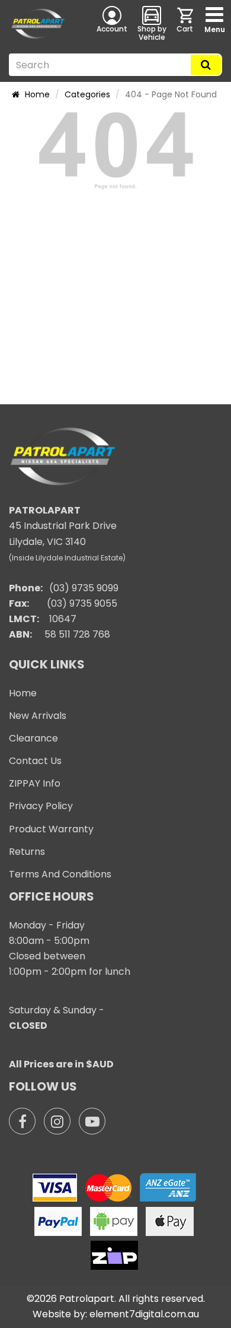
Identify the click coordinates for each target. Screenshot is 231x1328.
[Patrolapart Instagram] (57, 1121)
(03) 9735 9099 (83, 588)
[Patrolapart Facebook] (22, 1121)
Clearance (33, 738)
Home (36, 94)
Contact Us (35, 761)
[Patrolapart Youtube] (92, 1121)
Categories (87, 94)
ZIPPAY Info (34, 783)
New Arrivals (37, 715)
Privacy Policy (41, 806)
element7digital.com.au (144, 1314)
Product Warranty (51, 829)
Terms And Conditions (60, 874)
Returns (27, 851)
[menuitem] (186, 23)
